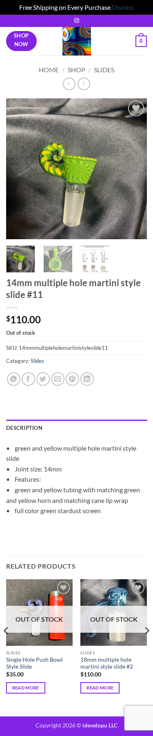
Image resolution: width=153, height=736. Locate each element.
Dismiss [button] (123, 7)
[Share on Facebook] (28, 379)
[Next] (133, 169)
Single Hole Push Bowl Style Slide (34, 663)
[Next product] (69, 84)
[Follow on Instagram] (76, 21)
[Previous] (19, 169)
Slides (104, 69)
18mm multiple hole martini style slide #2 (106, 663)
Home (49, 69)
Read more (25, 687)
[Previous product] (84, 84)
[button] (141, 41)
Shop (76, 69)
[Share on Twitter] (43, 379)
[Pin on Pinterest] (72, 379)
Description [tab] (24, 428)
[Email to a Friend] (57, 379)
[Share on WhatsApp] (13, 379)
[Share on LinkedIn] (87, 379)
